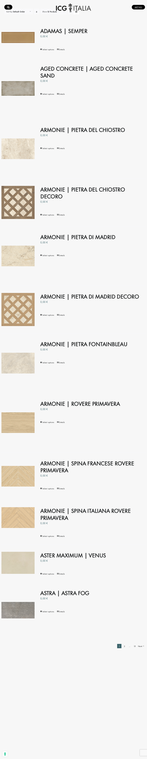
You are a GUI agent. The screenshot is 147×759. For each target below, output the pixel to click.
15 (135, 646)
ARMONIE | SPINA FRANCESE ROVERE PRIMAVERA (87, 466)
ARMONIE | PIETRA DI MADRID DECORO (89, 296)
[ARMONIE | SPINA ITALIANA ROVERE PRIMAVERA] (18, 517)
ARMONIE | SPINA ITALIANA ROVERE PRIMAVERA (85, 513)
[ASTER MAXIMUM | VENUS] (18, 563)
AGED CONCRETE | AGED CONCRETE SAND (86, 71)
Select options (48, 49)
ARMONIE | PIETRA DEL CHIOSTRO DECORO (82, 192)
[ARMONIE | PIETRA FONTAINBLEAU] (18, 363)
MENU (138, 7)
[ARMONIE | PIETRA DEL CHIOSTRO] (18, 148)
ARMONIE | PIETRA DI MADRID (77, 236)
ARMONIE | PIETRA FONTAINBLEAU (83, 343)
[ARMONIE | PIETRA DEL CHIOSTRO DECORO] (18, 202)
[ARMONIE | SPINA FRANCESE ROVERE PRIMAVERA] (18, 476)
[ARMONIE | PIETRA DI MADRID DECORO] (18, 309)
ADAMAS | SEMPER (63, 30)
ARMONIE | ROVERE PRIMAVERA (80, 403)
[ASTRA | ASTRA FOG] (18, 610)
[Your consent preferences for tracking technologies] (5, 754)
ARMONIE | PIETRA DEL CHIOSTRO (82, 129)
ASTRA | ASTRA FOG (64, 592)
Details (62, 49)
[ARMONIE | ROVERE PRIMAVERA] (18, 422)
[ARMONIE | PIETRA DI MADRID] (18, 256)
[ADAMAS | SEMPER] (18, 37)
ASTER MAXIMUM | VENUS (73, 555)
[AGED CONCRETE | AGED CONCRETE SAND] (18, 88)
